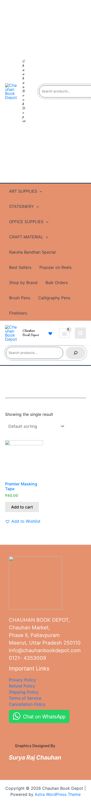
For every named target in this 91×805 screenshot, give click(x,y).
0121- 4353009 (27, 658)
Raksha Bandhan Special (32, 252)
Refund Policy (22, 685)
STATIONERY (21, 206)
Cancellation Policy (27, 704)
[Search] (75, 353)
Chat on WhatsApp (44, 716)
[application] (39, 191)
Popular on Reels (55, 267)
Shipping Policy (23, 692)
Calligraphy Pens (54, 297)
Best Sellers (20, 267)
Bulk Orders (57, 282)
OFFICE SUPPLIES (26, 221)
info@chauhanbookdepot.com (45, 650)
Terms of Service (25, 698)
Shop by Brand (23, 282)
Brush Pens (19, 297)
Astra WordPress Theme (58, 794)
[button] (22, 521)
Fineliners (18, 313)
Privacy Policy (22, 679)
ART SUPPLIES (23, 191)
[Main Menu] (80, 333)
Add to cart (22, 507)
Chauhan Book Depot (23, 91)
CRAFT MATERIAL (26, 236)
